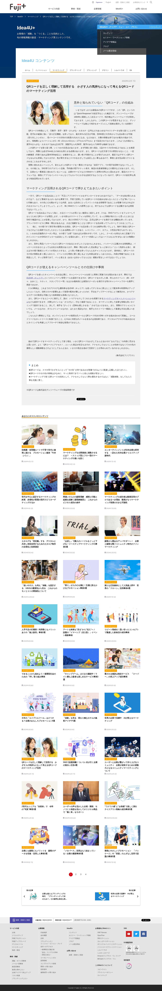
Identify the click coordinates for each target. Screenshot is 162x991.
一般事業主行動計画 (47, 949)
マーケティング (33, 16)
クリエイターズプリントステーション (109, 947)
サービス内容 (54, 9)
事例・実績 (76, 9)
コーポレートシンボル (48, 958)
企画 (13, 932)
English (108, 2)
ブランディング (75, 70)
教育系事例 (16, 967)
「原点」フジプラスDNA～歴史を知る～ (49, 953)
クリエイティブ (17, 935)
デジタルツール (17, 944)
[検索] (151, 2)
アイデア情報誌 (109, 42)
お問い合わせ (141, 9)
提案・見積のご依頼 (123, 2)
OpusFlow (100, 935)
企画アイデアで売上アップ (21, 972)
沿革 (42, 938)
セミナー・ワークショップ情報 (116, 38)
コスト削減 (16, 975)
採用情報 (44, 960)
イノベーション (41, 70)
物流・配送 (16, 950)
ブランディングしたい (20, 978)
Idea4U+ (119, 9)
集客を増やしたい (18, 970)
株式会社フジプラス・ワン (106, 959)
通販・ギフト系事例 (19, 961)
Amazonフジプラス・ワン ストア (109, 956)
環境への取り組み (47, 966)
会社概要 (44, 935)
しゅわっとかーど (103, 953)
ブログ (106, 46)
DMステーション (103, 938)
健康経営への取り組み (48, 972)
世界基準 (44, 969)
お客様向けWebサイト (103, 928)
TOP (11, 16)
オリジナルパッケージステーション (109, 944)
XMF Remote (102, 932)
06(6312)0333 (47, 920)
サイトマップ (102, 975)
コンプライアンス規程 (48, 963)
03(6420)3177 (67, 920)
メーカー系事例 (17, 964)
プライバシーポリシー (105, 972)
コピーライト (102, 969)
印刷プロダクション (19, 938)
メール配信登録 (109, 51)
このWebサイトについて (103, 965)
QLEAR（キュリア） (35, 278)
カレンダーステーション (105, 941)
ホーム (27, 70)
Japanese (99, 2)
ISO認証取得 (128, 942)
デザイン (105, 70)
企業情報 (97, 9)
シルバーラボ (119, 70)
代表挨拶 (44, 932)
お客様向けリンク (139, 2)
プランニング (92, 70)
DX (131, 70)
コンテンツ (108, 33)
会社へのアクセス (47, 946)
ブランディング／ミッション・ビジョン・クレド (51, 942)
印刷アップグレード (19, 941)
